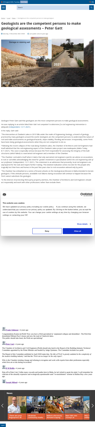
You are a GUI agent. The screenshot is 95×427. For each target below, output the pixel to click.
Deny (47, 231)
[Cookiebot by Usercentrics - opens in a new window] (82, 194)
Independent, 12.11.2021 (19, 127)
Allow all (77, 231)
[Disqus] (47, 355)
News (14, 18)
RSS (93, 2)
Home (3, 18)
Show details (82, 224)
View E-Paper (24, 2)
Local (8, 18)
